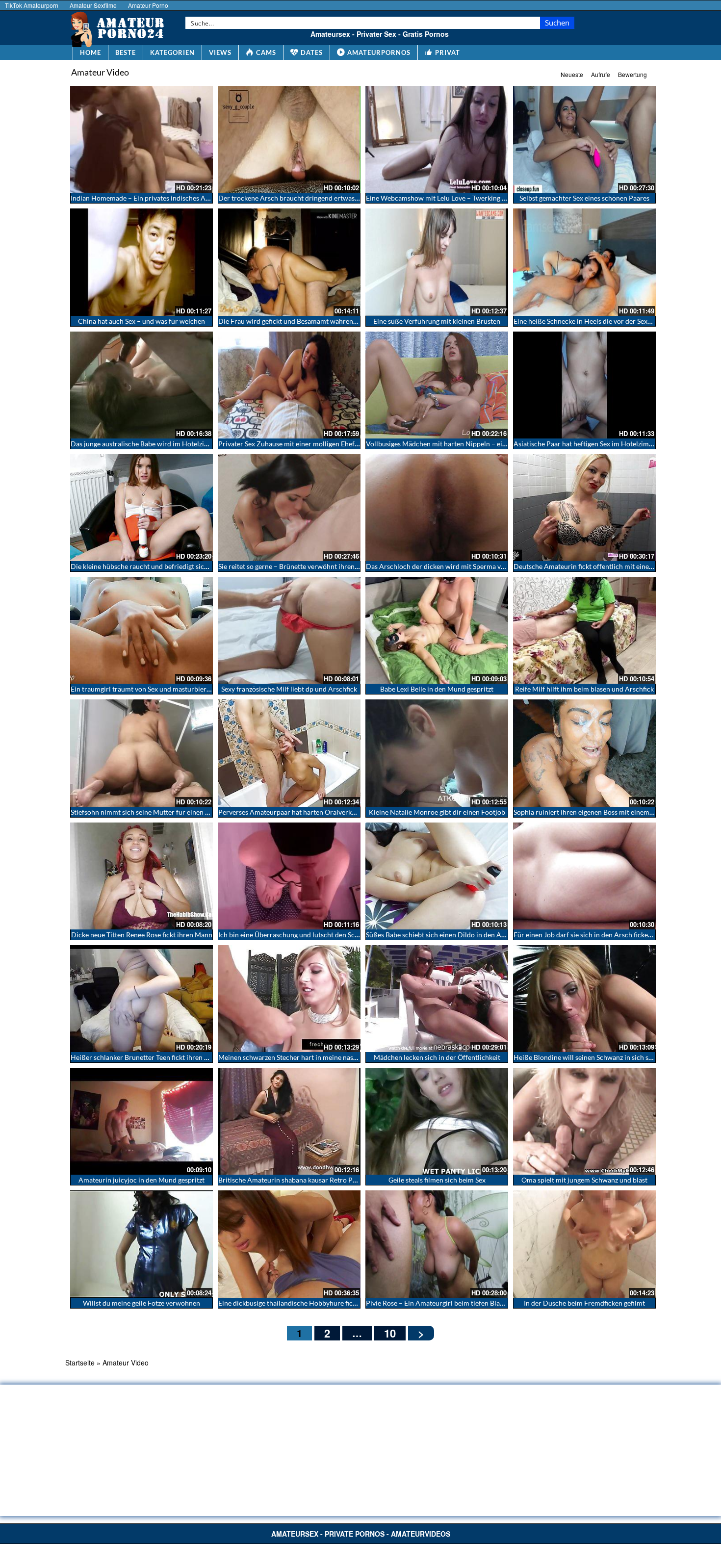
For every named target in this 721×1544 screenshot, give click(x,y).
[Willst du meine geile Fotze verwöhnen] (141, 1243)
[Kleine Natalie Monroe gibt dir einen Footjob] (436, 752)
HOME (90, 52)
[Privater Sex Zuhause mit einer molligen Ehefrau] (289, 385)
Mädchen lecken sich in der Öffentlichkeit (437, 1057)
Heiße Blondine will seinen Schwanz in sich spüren (590, 1057)
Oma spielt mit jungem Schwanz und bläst (584, 1180)
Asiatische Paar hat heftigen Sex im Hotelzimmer (587, 443)
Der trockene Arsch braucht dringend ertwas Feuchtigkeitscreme (317, 198)
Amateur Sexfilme (93, 5)
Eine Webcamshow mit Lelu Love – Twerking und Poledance (456, 198)
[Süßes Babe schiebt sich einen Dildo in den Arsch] (436, 876)
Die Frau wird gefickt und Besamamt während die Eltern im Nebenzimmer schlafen (343, 321)
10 (390, 1333)
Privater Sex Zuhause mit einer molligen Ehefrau (291, 443)
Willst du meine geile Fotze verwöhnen (141, 1303)
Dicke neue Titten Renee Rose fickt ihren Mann (141, 934)
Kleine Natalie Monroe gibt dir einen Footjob (437, 812)
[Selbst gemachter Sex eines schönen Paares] (584, 139)
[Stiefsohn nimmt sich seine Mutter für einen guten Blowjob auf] (141, 752)
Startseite (80, 1362)
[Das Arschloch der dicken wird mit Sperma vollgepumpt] (436, 507)
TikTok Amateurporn (31, 5)
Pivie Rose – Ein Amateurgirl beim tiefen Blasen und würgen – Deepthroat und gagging (497, 1303)
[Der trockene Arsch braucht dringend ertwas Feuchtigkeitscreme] (289, 139)
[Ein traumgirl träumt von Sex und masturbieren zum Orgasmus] (141, 630)
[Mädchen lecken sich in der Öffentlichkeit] (436, 998)
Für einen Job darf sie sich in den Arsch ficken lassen (593, 934)
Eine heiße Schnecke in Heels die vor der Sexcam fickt (594, 321)
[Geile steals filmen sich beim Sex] (436, 1121)
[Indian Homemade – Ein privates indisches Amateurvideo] (141, 139)
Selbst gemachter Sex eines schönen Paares (584, 198)
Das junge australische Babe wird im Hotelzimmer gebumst (160, 443)
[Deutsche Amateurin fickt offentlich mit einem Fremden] (584, 507)
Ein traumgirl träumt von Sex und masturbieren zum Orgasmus (165, 689)
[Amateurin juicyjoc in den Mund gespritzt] (141, 1121)
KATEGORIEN (172, 52)
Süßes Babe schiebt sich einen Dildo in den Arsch (440, 934)
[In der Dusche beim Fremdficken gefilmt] (584, 1243)
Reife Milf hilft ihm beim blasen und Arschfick (584, 689)
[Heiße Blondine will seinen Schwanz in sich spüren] (584, 998)
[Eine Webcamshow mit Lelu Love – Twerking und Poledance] (436, 139)
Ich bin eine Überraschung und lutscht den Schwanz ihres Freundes (319, 934)
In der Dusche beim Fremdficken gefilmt (584, 1303)
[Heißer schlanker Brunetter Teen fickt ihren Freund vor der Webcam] (141, 998)
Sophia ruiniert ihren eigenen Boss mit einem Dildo (591, 812)
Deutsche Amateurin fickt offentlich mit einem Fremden (599, 566)
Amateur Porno (148, 5)
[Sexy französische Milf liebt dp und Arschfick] (289, 630)
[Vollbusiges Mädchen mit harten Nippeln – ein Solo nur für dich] (436, 385)
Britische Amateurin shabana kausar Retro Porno (292, 1180)
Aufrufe (600, 74)
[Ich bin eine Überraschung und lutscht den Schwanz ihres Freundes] (289, 876)
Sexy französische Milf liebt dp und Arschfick (289, 689)
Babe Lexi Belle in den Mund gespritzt (436, 689)
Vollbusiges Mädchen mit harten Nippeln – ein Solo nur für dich (462, 443)
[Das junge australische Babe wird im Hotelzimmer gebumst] (141, 385)
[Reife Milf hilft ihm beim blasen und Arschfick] (584, 630)
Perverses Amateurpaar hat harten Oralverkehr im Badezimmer (314, 812)
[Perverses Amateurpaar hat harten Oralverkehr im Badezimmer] (289, 752)
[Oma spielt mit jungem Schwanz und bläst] (584, 1121)
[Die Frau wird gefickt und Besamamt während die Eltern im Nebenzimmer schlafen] (289, 261)
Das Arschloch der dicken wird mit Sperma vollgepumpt (451, 566)
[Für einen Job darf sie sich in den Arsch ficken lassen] (584, 876)
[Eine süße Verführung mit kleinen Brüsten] (436, 261)
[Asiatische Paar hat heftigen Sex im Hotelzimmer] (584, 385)
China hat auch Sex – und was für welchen (141, 321)
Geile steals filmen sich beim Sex (437, 1180)
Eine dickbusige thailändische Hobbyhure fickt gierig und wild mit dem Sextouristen (344, 1303)
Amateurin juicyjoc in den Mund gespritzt (141, 1180)
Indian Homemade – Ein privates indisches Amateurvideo (157, 198)
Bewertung (632, 74)
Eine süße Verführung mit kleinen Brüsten (436, 321)
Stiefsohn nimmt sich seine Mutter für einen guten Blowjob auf (165, 812)
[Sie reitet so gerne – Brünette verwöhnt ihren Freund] (289, 507)
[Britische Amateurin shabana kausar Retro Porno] (289, 1121)
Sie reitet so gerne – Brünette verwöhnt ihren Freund (298, 566)
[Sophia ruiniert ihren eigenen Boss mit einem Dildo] (584, 752)
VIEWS (220, 52)
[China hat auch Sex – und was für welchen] (141, 261)
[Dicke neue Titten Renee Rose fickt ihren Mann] (141, 876)
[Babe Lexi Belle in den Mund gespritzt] (436, 630)
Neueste (572, 74)
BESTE (125, 52)
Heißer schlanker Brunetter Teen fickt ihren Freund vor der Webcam (174, 1057)
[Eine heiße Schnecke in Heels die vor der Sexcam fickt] (584, 261)
